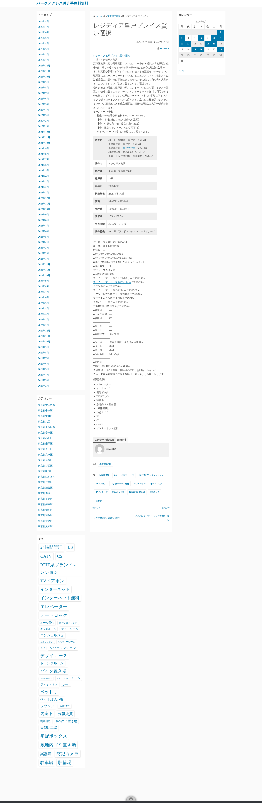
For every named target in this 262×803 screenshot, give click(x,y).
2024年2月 (43, 187)
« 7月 (181, 70)
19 (194, 49)
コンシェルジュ (52, 635)
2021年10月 (44, 341)
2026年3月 (43, 49)
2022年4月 (43, 308)
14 (208, 43)
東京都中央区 (45, 410)
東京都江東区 (105, 464)
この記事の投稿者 (104, 439)
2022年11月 (44, 270)
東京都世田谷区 (46, 405)
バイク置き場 (53, 671)
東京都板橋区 (45, 471)
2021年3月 (43, 380)
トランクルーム (52, 663)
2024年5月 (43, 170)
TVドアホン (101, 484)
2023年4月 (43, 242)
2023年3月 (43, 248)
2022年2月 (43, 319)
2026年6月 (43, 32)
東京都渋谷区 (45, 487)
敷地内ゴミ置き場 (137, 492)
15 (214, 43)
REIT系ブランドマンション (151, 475)
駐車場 (46, 762)
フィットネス (49, 684)
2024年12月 (44, 132)
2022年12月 (44, 264)
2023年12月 (44, 198)
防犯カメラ (155, 492)
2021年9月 (43, 347)
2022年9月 (43, 281)
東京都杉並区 (45, 465)
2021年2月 (43, 385)
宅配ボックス (118, 492)
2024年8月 (43, 154)
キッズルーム (48, 629)
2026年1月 (43, 60)
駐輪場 (99, 500)
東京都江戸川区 (46, 476)
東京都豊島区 (45, 521)
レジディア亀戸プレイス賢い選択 (111, 55)
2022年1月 (43, 325)
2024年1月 (43, 192)
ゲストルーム (69, 629)
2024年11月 (44, 137)
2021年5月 (43, 369)
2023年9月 (43, 214)
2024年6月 (43, 165)
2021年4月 (43, 375)
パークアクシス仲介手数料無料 (62, 3)
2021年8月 (43, 352)
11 (188, 43)
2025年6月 (43, 98)
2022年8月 (43, 286)
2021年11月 (44, 336)
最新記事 (122, 439)
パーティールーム (68, 678)
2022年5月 (43, 303)
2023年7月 (43, 225)
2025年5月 (43, 104)
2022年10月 (44, 275)
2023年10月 (44, 209)
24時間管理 (104, 475)
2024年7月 (43, 159)
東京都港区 (44, 493)
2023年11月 (44, 203)
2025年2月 (43, 121)
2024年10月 (44, 143)
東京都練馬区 (45, 504)
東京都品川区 (45, 438)
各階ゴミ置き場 (66, 721)
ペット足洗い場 (51, 699)
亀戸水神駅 (129, 148)
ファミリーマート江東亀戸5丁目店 (112, 282)
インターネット (55, 589)
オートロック (156, 484)
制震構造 (45, 721)
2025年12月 (44, 65)
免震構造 (64, 706)
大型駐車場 (48, 728)
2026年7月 (43, 27)
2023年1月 (43, 258)
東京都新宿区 (45, 460)
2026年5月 (43, 38)
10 (182, 43)
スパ (42, 648)
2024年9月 (43, 148)
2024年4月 (43, 176)
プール (66, 684)
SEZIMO (164, 48)
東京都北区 (44, 421)
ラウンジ (47, 706)
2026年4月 (43, 43)
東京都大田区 (45, 449)
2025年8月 (43, 87)
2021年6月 (43, 363)
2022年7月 (43, 292)
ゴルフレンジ (46, 642)
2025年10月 (44, 76)
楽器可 (45, 754)
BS (115, 475)
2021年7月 (43, 358)
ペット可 (48, 692)
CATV (124, 475)
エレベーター (140, 484)
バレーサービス (46, 678)
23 (220, 49)
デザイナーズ (101, 492)
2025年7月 (43, 93)
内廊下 (46, 713)
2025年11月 (44, 71)
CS (133, 475)
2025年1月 (43, 126)
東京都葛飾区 (45, 515)
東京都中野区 (45, 416)
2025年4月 (43, 109)
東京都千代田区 (46, 427)
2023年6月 (43, 231)
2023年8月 (43, 220)
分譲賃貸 (65, 714)
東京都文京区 (45, 454)
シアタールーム (66, 641)
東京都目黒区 (45, 498)
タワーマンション (63, 648)
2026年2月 (43, 54)
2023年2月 (43, 253)
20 (201, 49)
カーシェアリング (68, 623)
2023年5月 (43, 236)
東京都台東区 (45, 432)
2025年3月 (43, 115)
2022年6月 (43, 297)
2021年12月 (44, 330)
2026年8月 (43, 21)
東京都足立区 (45, 526)
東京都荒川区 (45, 510)
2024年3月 (43, 181)
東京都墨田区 (45, 443)
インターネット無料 (120, 484)
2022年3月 (43, 314)
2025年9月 (43, 82)
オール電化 (47, 622)
